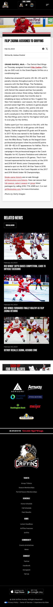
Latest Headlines (26, 524)
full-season (9, 183)
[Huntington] (17, 406)
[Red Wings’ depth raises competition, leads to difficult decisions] (26, 246)
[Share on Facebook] (43, 49)
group (32, 183)
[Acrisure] (17, 387)
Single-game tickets (13, 177)
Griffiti (26, 533)
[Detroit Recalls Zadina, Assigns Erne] (26, 330)
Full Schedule (26, 508)
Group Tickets (26, 483)
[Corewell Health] (17, 397)
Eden (47, 602)
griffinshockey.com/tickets (16, 180)
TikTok (26, 574)
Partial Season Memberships (26, 492)
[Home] (5, 5)
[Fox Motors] (35, 397)
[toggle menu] (47, 4)
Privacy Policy (13, 602)
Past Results (26, 512)
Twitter (26, 561)
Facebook (26, 565)
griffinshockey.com (13, 189)
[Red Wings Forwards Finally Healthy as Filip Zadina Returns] (26, 288)
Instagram (26, 570)
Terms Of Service (26, 602)
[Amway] (35, 387)
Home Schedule (26, 504)
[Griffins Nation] (26, 367)
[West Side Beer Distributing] (26, 416)
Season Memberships (26, 488)
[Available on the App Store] (17, 591)
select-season (21, 183)
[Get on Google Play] (35, 591)
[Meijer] (35, 406)
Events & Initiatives (26, 545)
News (27, 549)
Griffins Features (26, 528)
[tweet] (46, 49)
